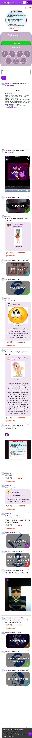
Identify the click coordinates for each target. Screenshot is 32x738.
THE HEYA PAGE (18, 618)
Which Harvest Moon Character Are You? (18, 225)
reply (20, 478)
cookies (10, 730)
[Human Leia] (18, 236)
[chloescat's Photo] (18, 449)
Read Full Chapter (11, 107)
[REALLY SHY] (18, 315)
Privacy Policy (27, 727)
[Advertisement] (16, 126)
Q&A (10, 727)
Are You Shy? (16, 305)
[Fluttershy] (18, 369)
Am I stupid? (16, 492)
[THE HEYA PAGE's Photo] (17, 174)
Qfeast (5, 727)
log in (29, 2)
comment (21, 253)
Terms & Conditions (17, 727)
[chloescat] (16, 20)
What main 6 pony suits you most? (19, 359)
